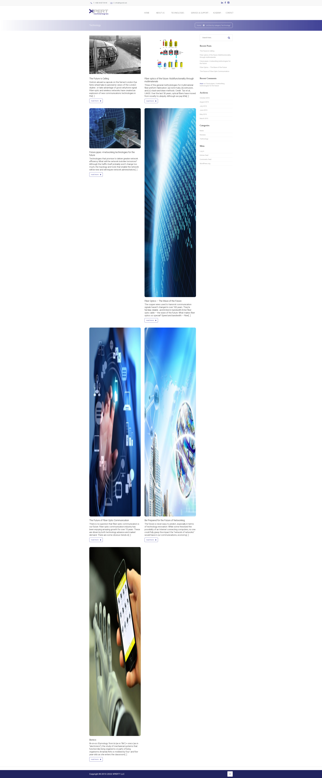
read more (95, 101)
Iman (201, 83)
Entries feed (204, 155)
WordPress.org (205, 163)
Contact (229, 13)
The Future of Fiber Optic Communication (109, 520)
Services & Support (199, 13)
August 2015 (204, 102)
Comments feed (205, 159)
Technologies (177, 13)
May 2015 (203, 114)
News (202, 131)
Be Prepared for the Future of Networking (165, 520)
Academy (217, 13)
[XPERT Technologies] (98, 9)
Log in (202, 151)
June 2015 (203, 110)
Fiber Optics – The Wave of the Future (163, 301)
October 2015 (204, 98)
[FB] (225, 3)
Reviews (203, 135)
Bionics (92, 739)
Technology (204, 139)
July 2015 (203, 106)
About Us (160, 13)
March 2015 (204, 118)
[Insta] (228, 3)
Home (146, 13)
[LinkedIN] (222, 3)
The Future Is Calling (99, 78)
